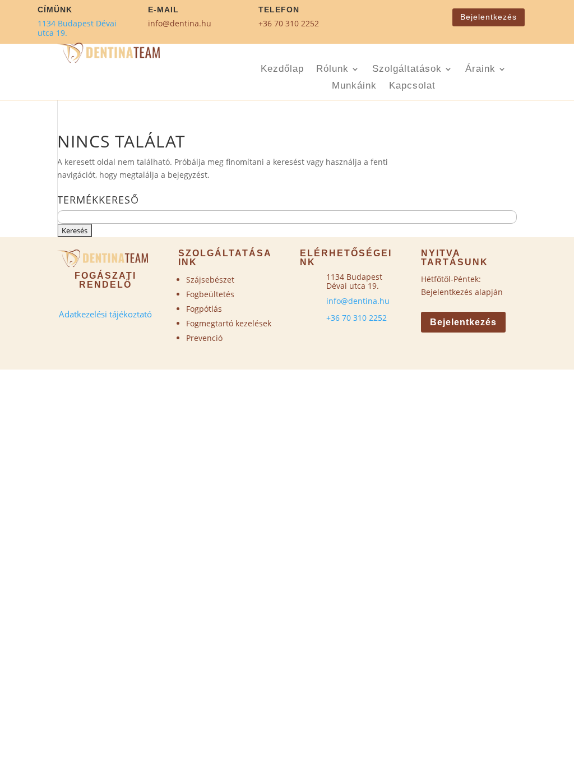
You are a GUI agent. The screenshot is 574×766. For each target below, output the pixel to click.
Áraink (480, 69)
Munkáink (354, 86)
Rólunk (332, 69)
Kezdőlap (282, 69)
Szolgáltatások (407, 69)
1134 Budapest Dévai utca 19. (77, 28)
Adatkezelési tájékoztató (105, 314)
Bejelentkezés (488, 16)
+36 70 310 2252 (288, 23)
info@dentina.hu (179, 23)
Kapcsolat (412, 86)
